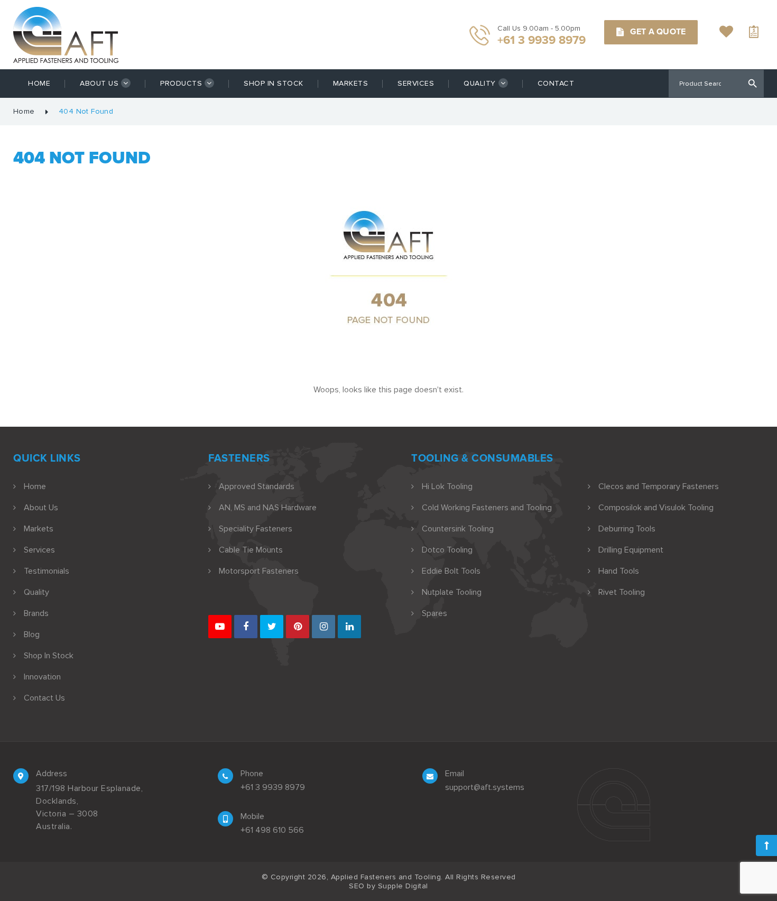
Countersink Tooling (458, 529)
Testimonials (46, 571)
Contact (556, 83)
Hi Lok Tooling (447, 486)
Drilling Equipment (630, 550)
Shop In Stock (273, 83)
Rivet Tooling (621, 592)
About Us (99, 83)
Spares (434, 613)
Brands (36, 613)
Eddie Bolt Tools (451, 571)
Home (39, 83)
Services (415, 83)
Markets (350, 83)
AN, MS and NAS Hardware (268, 507)
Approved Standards (256, 486)
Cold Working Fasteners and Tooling (487, 507)
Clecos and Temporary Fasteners (658, 486)
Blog (32, 634)
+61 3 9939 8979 (272, 787)
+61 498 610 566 (272, 830)
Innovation (42, 677)
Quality (480, 83)
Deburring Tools (626, 529)
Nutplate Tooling (452, 592)
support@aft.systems (484, 787)
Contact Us (44, 698)
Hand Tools (618, 571)
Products (181, 83)
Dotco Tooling (447, 550)
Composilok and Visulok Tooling (656, 507)
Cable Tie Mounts (251, 550)
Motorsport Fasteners (259, 571)
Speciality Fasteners (255, 529)
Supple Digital (403, 885)
